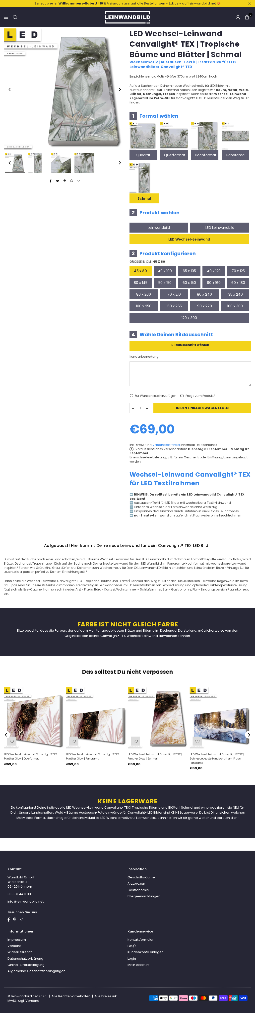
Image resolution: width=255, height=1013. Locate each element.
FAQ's (132, 945)
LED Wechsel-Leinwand (189, 239)
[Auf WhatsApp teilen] (71, 181)
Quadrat (143, 155)
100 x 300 (235, 306)
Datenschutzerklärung (25, 958)
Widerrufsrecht (19, 952)
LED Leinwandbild (219, 227)
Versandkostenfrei (166, 445)
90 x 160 (214, 282)
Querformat (174, 155)
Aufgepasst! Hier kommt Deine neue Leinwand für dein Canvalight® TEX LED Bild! (127, 545)
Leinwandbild (159, 227)
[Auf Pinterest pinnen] (64, 181)
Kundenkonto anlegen (146, 952)
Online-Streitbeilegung (26, 964)
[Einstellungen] (237, 17)
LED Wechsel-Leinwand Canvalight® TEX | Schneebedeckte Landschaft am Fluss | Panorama (217, 758)
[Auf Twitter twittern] (58, 181)
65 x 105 (189, 270)
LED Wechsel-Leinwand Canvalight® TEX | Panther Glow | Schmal (155, 756)
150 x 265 (174, 306)
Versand (14, 945)
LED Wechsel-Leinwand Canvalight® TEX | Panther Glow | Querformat (31, 756)
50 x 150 (165, 282)
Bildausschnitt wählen (190, 345)
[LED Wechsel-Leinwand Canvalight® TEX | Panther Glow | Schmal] (158, 718)
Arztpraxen (136, 883)
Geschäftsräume (141, 877)
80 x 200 (143, 294)
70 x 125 (238, 270)
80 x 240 (204, 294)
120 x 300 (189, 317)
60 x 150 (189, 282)
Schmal (144, 198)
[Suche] (14, 17)
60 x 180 (238, 282)
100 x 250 (143, 306)
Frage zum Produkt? (200, 396)
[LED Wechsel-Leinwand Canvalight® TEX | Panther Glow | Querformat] (34, 718)
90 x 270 (204, 306)
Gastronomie (138, 890)
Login (132, 958)
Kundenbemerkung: (144, 357)
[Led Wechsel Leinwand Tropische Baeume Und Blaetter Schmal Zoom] (84, 163)
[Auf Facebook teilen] (51, 181)
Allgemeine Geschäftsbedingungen (36, 971)
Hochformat (205, 155)
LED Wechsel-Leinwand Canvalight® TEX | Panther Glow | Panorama (93, 756)
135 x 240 (235, 294)
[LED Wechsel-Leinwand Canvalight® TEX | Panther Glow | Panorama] (97, 718)
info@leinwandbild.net (25, 901)
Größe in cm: (147, 262)
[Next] (119, 89)
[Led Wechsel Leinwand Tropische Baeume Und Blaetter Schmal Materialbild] (61, 163)
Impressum (16, 939)
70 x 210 (174, 294)
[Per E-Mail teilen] (78, 181)
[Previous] (10, 89)
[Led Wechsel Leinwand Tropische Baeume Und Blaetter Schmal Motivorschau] (38, 163)
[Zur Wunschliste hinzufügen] (197, 741)
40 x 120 (214, 270)
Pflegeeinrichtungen (144, 896)
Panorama (235, 155)
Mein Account (138, 964)
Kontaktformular (141, 939)
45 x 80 (140, 270)
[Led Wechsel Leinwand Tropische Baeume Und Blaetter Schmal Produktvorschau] (15, 162)
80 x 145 (140, 282)
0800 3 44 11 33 (19, 894)
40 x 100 (165, 270)
